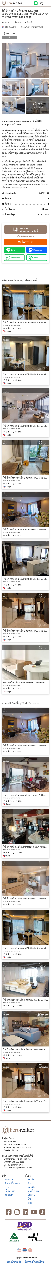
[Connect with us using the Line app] (36, 3)
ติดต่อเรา (9, 1195)
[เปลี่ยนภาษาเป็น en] (19, 1250)
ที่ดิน (30, 1202)
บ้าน (30, 1183)
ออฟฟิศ (31, 1187)
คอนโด (31, 1179)
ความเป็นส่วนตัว (14, 1261)
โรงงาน (31, 1195)
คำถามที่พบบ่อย (12, 1183)
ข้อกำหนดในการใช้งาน (34, 1261)
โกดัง (30, 1198)
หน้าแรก (9, 1179)
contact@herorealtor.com (21, 1167)
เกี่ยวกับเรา (10, 1191)
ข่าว (7, 1187)
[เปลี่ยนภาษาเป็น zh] (30, 1250)
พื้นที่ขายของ (34, 1191)
